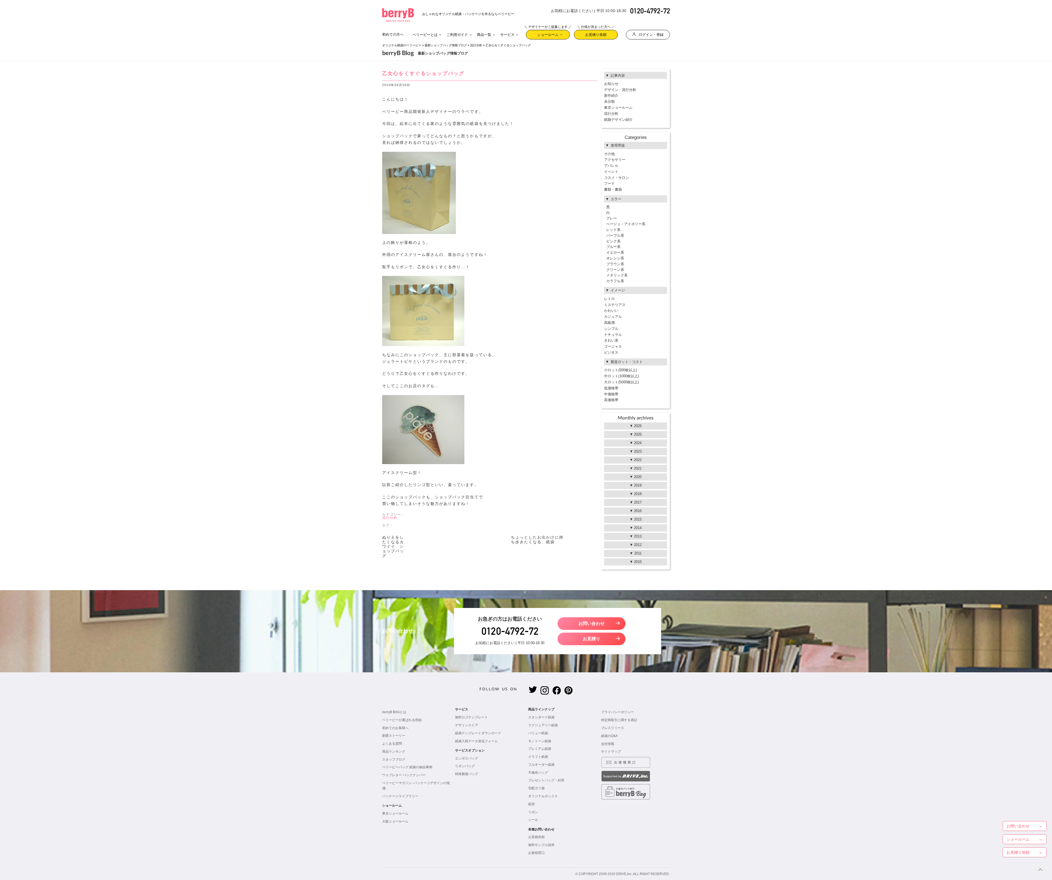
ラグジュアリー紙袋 (543, 725)
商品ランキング (393, 751)
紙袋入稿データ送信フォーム (476, 741)
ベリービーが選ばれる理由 (402, 720)
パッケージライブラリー (400, 796)
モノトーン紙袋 (539, 741)
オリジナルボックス (543, 796)
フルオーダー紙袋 (541, 765)
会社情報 (607, 744)
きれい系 (611, 340)
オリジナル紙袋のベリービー (401, 45)
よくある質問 (392, 743)
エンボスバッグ (466, 758)
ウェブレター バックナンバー (404, 775)
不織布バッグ (538, 773)
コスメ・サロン (616, 178)
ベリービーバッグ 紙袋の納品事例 (407, 767)
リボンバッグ (465, 766)
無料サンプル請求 (541, 845)
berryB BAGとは (394, 712)
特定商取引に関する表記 (619, 720)
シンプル (611, 329)
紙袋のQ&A (609, 736)
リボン (533, 812)
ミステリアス (614, 305)
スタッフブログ (393, 759)
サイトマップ (611, 751)
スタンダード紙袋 (541, 717)
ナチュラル (613, 335)
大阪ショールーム (395, 821)
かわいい (611, 310)
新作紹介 (611, 95)
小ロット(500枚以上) (620, 370)
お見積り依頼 (596, 33)
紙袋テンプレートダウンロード (478, 733)
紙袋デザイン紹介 (618, 120)
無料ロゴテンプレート (471, 717)
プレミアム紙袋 (539, 749)
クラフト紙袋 (538, 757)
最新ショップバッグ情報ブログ (446, 45)
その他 (609, 154)
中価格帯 (611, 394)
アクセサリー (614, 160)
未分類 (609, 101)
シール (533, 820)
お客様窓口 (536, 853)
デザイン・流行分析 (620, 90)
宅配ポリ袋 (536, 788)
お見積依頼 (536, 837)
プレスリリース (612, 728)
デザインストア (466, 725)
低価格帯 (611, 388)
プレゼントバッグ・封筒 (546, 780)
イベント (611, 172)
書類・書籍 (613, 189)
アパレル (611, 166)
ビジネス (611, 352)
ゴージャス (613, 346)
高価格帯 (611, 400)
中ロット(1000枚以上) (621, 376)
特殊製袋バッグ (466, 774)
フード (609, 183)
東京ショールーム (618, 107)
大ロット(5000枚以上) (621, 382)
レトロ (609, 299)
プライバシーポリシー (617, 712)
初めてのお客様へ (395, 728)
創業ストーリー (393, 736)
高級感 (609, 323)
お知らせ (611, 84)
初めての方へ (393, 34)
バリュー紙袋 (538, 733)
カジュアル (613, 317)
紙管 (531, 804)
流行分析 (476, 45)
